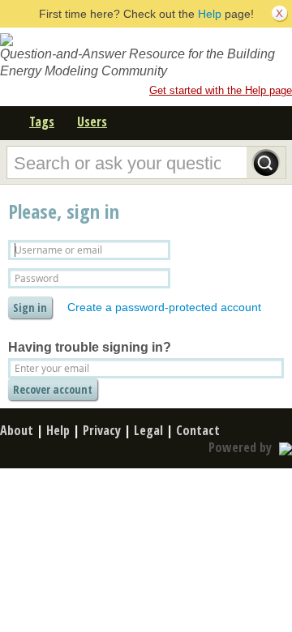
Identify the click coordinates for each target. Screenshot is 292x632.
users (92, 121)
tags (41, 121)
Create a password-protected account (164, 307)
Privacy (102, 430)
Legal (148, 430)
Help (209, 13)
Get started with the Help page (220, 90)
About (16, 430)
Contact (198, 430)
